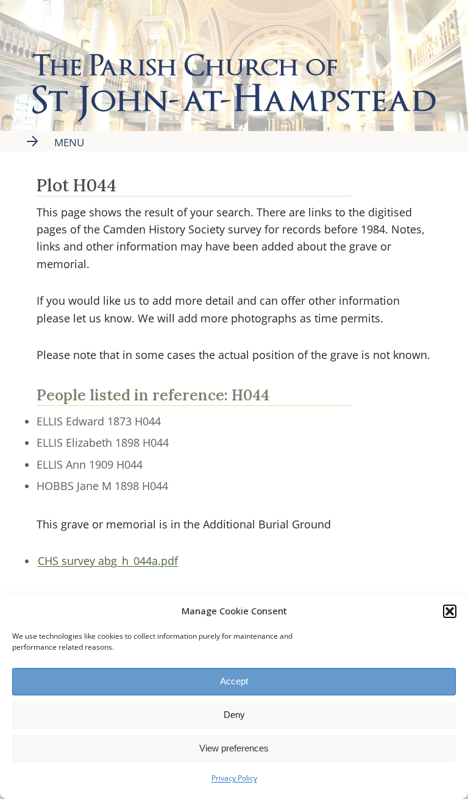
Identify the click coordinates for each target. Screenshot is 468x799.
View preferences (234, 748)
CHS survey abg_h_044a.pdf (108, 560)
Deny (234, 714)
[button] (450, 611)
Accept (234, 681)
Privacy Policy (234, 778)
